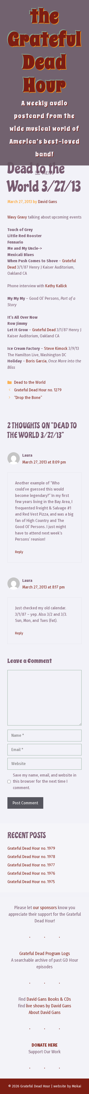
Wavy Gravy (17, 217)
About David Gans (45, 1012)
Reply (19, 552)
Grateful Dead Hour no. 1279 (38, 390)
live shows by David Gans (48, 1006)
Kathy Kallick (56, 285)
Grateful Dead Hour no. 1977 (31, 865)
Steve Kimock (55, 348)
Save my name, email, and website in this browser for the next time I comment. (44, 781)
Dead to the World (29, 382)
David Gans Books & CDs (48, 999)
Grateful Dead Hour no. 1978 (31, 856)
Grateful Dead (44, 329)
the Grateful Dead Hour (44, 50)
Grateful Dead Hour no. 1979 (31, 848)
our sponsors (45, 907)
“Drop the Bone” (28, 397)
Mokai (76, 1086)
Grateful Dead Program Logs (44, 953)
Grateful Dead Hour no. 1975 (31, 881)
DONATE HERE (45, 1045)
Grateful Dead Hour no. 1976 (31, 873)
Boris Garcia (36, 361)
